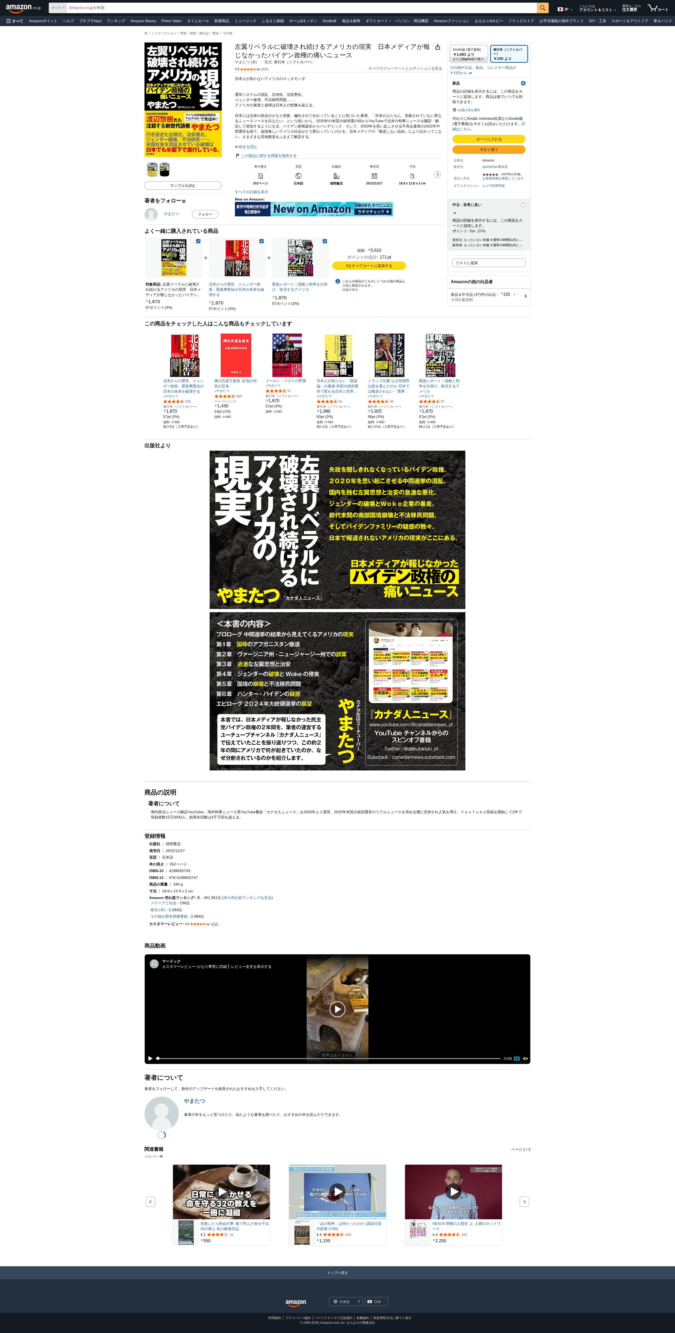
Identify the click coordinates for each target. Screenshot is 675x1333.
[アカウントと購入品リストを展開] (615, 10)
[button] (15, 21)
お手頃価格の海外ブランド (561, 21)
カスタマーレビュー (178, 966)
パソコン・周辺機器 (411, 21)
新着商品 (221, 21)
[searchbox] (302, 8)
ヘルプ (68, 21)
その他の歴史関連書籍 (169, 916)
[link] (159, 307)
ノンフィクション (164, 33)
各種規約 (362, 1318)
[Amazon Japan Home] (296, 1303)
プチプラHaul (90, 21)
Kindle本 (330, 21)
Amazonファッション (452, 21)
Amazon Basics (143, 21)
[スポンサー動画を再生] (221, 1192)
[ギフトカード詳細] (390, 21)
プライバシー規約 (298, 1318)
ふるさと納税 (273, 21)
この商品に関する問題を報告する (269, 156)
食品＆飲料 (351, 21)
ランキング (116, 21)
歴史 (216, 33)
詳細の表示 (350, 290)
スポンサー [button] (151, 1156)
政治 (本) (158, 910)
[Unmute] (525, 1058)
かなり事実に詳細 (212, 966)
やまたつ (242, 62)
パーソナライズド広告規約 (334, 1318)
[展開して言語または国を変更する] (572, 10)
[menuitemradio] (517, 1058)
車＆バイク (663, 21)
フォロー (205, 214)
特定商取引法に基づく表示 (392, 1318)
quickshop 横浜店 (495, 167)
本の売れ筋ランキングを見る (248, 898)
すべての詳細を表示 (251, 192)
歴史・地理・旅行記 (194, 33)
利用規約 (274, 1318)
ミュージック (245, 21)
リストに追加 (467, 263)
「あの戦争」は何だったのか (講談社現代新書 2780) (349, 1226)
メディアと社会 (163, 903)
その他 (227, 33)
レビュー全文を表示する (251, 966)
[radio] (469, 54)
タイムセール (198, 21)
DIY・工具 (597, 21)
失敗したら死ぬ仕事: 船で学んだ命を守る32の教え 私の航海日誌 (234, 1226)
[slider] (328, 1058)
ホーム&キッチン (303, 21)
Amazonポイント (43, 21)
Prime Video (171, 21)
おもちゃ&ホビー (489, 21)
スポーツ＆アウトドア (629, 21)
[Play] (149, 1058)
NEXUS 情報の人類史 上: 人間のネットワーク (466, 1226)
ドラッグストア (521, 21)
